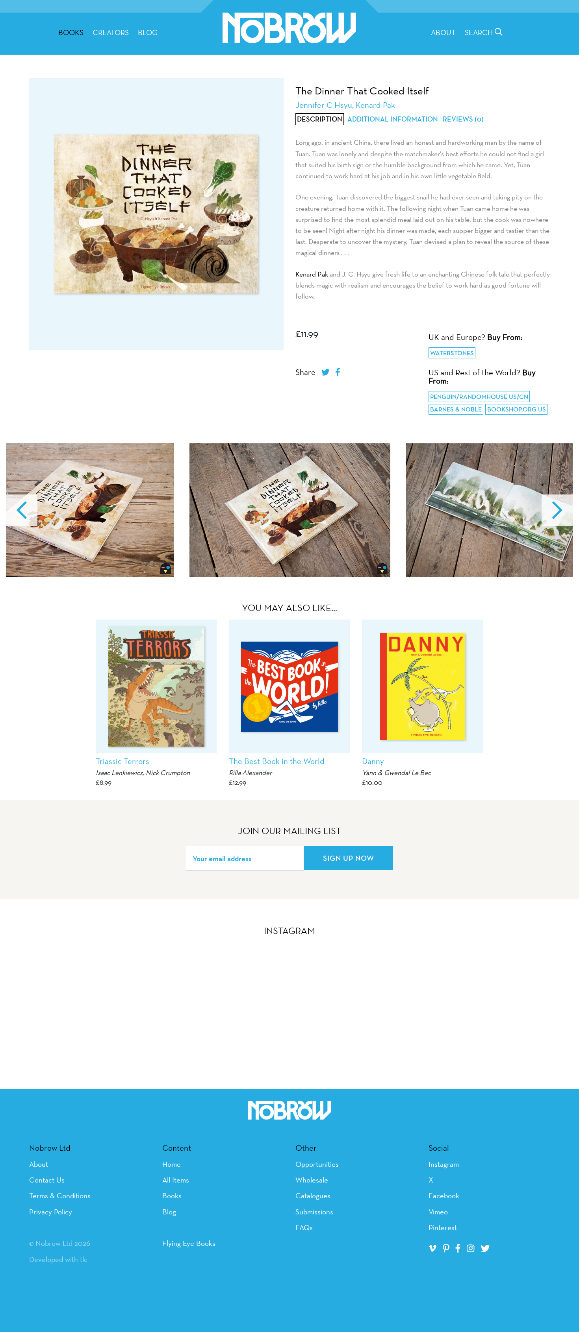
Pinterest (443, 1227)
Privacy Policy (50, 1211)
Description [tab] (319, 119)
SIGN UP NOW (348, 858)
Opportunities (317, 1164)
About (443, 32)
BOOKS (71, 32)
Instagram (444, 1164)
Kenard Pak (311, 274)
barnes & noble (456, 409)
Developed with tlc (58, 1259)
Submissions (314, 1211)
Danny (373, 761)
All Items (175, 1179)
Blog (148, 32)
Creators (111, 32)
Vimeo (438, 1211)
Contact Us (47, 1179)
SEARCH (480, 32)
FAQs (304, 1227)
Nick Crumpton (168, 772)
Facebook (444, 1195)
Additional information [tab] (392, 119)
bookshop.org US (516, 409)
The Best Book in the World (277, 761)
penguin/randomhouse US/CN (479, 397)
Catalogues (312, 1195)
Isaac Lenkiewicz (119, 772)
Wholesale (311, 1179)
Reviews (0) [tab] (463, 119)
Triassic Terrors (122, 761)
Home (171, 1164)
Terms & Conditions (60, 1195)
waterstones (452, 353)
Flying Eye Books (188, 1243)
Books (172, 1195)
